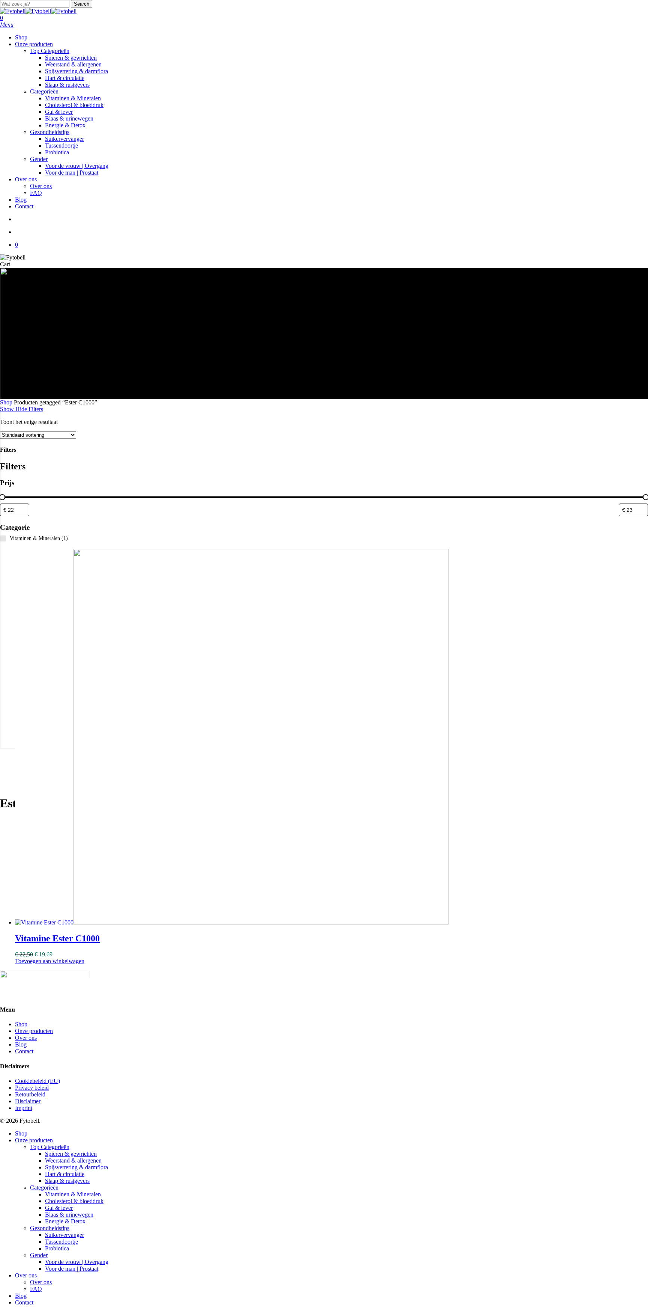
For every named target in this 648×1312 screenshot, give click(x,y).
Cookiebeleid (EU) (37, 1081)
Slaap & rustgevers (67, 1181)
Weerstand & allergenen (73, 1160)
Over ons (26, 1038)
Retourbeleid (30, 1094)
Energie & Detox (65, 1221)
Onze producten (34, 1031)
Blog (21, 1044)
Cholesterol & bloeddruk (74, 1201)
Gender (39, 1255)
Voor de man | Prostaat (71, 1268)
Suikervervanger (64, 1235)
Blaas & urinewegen (69, 1214)
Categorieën (44, 1187)
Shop (6, 402)
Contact (24, 1051)
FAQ (36, 1289)
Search (81, 4)
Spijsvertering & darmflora (76, 1167)
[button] (7, 24)
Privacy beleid (32, 1087)
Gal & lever (59, 1208)
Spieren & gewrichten (71, 1154)
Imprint (23, 1108)
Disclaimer (27, 1101)
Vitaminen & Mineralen (73, 1194)
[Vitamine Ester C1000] (231, 922)
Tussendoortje (61, 1241)
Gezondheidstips (49, 1228)
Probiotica (57, 1248)
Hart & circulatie (64, 1174)
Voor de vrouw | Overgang (76, 1262)
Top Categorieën (49, 1147)
